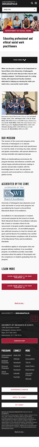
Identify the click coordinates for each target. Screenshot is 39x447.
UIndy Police (29, 366)
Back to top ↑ (19, 303)
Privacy (28, 355)
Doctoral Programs (5, 367)
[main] (19, 161)
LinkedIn (16, 373)
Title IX (28, 362)
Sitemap (28, 379)
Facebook (17, 370)
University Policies (29, 374)
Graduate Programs (5, 362)
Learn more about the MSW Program (19, 286)
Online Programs (5, 372)
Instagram (17, 362)
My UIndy (19, 405)
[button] (32, 3)
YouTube (17, 377)
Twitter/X (17, 366)
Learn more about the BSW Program (19, 277)
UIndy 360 (17, 355)
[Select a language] (19, 9)
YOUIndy (16, 359)
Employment (29, 370)
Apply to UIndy (19, 397)
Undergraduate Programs (7, 356)
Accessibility (30, 359)
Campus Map (19, 341)
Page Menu (18, 60)
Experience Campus (19, 390)
